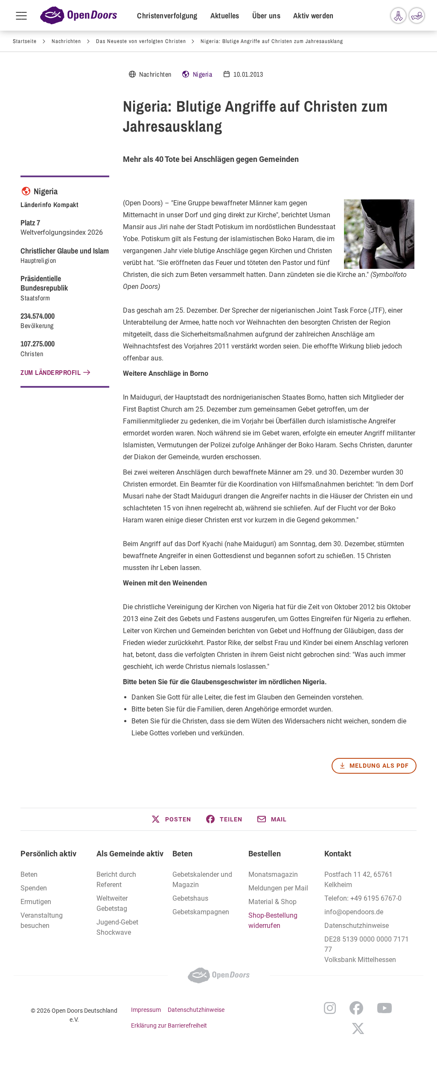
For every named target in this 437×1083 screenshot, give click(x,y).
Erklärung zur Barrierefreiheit (169, 1025)
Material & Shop (272, 902)
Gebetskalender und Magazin (202, 879)
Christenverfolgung (167, 15)
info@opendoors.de (353, 912)
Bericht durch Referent (116, 879)
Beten (182, 853)
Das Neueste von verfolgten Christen (141, 41)
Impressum (146, 1009)
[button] (170, 819)
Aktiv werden (313, 15)
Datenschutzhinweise (356, 926)
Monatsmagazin (273, 874)
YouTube (384, 1008)
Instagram (330, 1008)
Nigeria (203, 74)
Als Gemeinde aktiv (129, 853)
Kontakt (337, 853)
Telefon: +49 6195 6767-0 (363, 898)
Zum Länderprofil (50, 372)
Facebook (356, 1008)
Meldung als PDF (379, 765)
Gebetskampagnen (200, 912)
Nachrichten (66, 41)
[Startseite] (78, 15)
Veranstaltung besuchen (41, 920)
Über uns (266, 15)
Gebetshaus (190, 898)
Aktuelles (224, 15)
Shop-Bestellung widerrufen (272, 920)
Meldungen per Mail (278, 888)
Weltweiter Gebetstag (112, 903)
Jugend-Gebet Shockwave (117, 927)
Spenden (33, 888)
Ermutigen (35, 902)
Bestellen (264, 853)
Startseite (25, 41)
